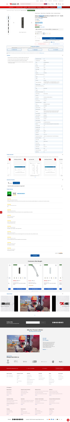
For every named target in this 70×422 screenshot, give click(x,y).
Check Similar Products (31, 10)
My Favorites (60, 379)
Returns (18, 376)
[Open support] (68, 420)
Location (50, 376)
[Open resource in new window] (20, 169)
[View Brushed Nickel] (18, 278)
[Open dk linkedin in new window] (59, 322)
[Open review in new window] (59, 253)
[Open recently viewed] (56, 3)
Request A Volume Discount (32, 7)
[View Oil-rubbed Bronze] (21, 278)
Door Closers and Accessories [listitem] (39, 392)
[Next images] (8, 34)
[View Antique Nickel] (16, 278)
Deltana (42, 18)
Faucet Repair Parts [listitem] (9, 410)
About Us (50, 375)
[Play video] (3, 304)
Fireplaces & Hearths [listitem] (38, 413)
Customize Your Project (19, 7)
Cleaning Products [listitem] (37, 401)
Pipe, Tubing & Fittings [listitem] (10, 411)
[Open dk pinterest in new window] (62, 322)
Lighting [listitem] (22, 410)
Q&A (17, 382)
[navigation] (46, 7)
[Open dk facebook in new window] (56, 322)
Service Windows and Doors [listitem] (10, 401)
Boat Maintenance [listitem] (9, 391)
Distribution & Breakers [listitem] (24, 411)
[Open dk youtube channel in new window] (53, 322)
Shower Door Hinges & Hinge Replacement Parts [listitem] (55, 393)
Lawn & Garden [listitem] (51, 411)
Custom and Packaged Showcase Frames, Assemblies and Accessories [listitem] (12, 403)
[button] (49, 4)
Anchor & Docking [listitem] (9, 393)
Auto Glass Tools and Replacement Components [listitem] (27, 400)
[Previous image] (14, 22)
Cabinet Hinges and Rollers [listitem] (24, 392)
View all (8, 405)
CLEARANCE (59, 7)
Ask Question (56, 49)
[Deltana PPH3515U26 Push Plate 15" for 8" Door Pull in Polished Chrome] (50, 271)
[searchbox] (34, 4)
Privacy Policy (40, 375)
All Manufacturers (29, 376)
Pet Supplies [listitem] (51, 410)
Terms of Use (40, 376)
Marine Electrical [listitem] (9, 392)
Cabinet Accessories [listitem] (23, 393)
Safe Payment (36, 49)
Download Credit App (30, 382)
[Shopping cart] (62, 3)
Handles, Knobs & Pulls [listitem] (24, 391)
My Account (60, 375)
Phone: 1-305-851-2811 (10, 375)
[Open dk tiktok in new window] (61, 322)
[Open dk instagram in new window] (57, 322)
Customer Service (45, 7)
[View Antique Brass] (14, 278)
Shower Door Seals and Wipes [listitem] (53, 391)
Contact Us (18, 375)
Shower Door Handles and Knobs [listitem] (53, 392)
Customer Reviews (51, 379)
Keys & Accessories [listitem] (51, 401)
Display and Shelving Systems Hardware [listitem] (12, 400)
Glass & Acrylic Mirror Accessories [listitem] (25, 413)
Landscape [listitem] (50, 413)
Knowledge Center (51, 382)
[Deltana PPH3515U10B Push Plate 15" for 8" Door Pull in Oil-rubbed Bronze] (20, 271)
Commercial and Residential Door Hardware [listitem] (41, 393)
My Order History (60, 376)
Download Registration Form (31, 379)
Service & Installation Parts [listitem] (38, 411)
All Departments (29, 375)
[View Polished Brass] (23, 278)
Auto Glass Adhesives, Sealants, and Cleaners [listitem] (27, 401)
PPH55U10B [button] (41, 15)
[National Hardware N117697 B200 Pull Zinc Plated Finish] (35, 271)
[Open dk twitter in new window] (54, 322)
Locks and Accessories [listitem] (52, 400)
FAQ (17, 379)
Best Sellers (25, 7)
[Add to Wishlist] (10, 265)
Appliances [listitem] (8, 413)
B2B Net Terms (15, 49)
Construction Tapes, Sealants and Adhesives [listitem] (41, 400)
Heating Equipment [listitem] (37, 410)
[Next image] (31, 22)
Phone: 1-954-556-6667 (10, 376)
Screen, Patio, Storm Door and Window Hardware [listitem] (41, 391)
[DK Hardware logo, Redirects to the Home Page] (14, 4)
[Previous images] (8, 15)
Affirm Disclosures (41, 379)
